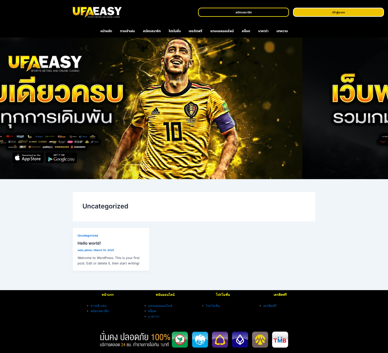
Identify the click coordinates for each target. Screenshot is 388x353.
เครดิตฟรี (195, 31)
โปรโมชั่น (175, 31)
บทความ (282, 31)
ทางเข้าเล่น (127, 31)
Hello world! (89, 243)
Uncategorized (88, 235)
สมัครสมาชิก (152, 31)
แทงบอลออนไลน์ (222, 31)
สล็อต (246, 31)
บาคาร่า (263, 31)
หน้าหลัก (106, 31)
